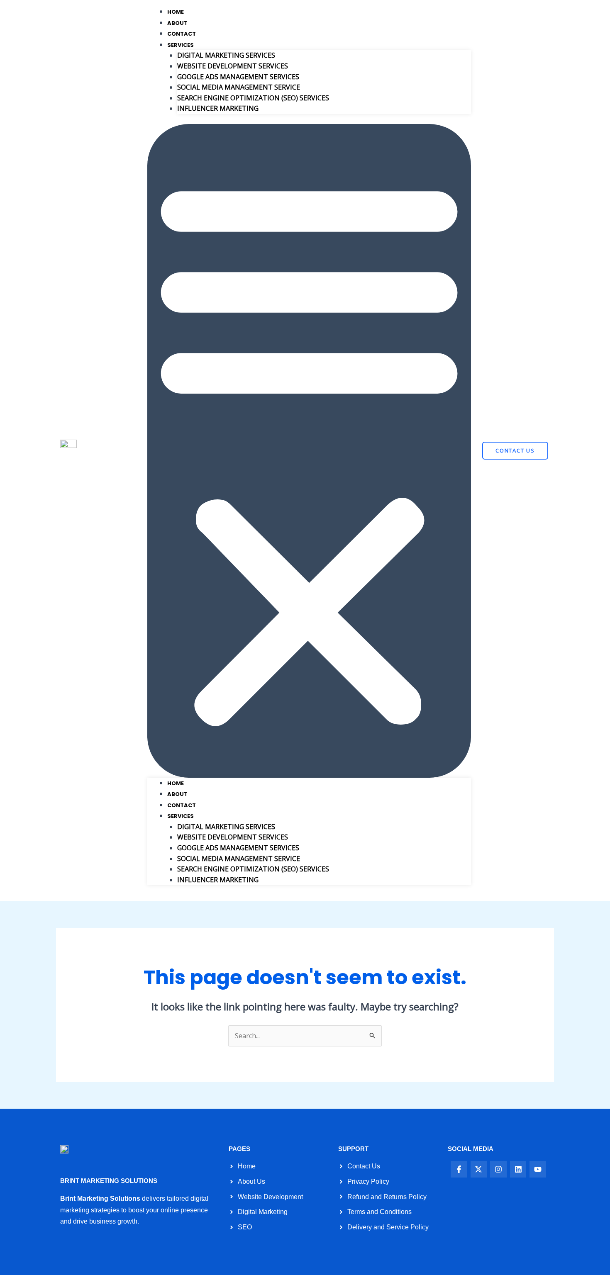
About (177, 23)
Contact (181, 34)
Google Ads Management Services (238, 76)
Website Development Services (232, 66)
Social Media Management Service (238, 87)
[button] (309, 451)
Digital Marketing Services (226, 55)
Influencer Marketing (218, 108)
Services (180, 45)
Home (175, 12)
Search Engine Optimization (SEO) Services (253, 97)
